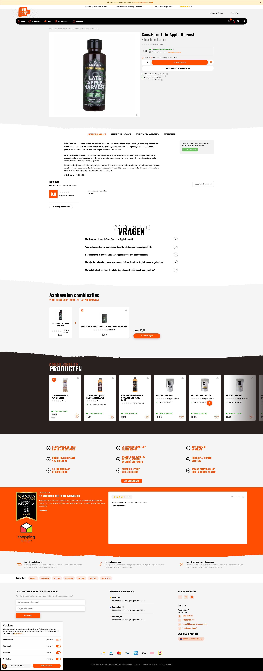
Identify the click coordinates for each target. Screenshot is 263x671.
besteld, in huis (154, 76)
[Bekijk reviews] (186, 7)
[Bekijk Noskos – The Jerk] (240, 398)
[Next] (209, 403)
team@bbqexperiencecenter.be (195, 624)
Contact (33, 578)
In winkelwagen (180, 62)
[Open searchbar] (244, 21)
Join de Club (106, 578)
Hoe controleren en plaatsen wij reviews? (63, 185)
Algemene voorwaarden (143, 664)
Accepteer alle (46, 666)
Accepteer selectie (17, 666)
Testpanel (93, 578)
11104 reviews (236, 497)
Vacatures (45, 578)
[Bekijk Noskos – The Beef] (170, 398)
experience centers (174, 52)
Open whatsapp (191, 149)
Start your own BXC (165, 664)
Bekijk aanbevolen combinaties (178, 68)
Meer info (50, 640)
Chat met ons (188, 616)
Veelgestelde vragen (121, 134)
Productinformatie (97, 134)
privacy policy (18, 633)
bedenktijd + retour (155, 74)
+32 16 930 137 (188, 620)
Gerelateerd (169, 134)
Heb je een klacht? (190, 628)
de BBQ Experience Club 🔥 (143, 2)
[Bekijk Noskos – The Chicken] (205, 398)
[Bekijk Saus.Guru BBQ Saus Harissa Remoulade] (100, 398)
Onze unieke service (131, 481)
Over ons (81, 578)
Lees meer (43, 510)
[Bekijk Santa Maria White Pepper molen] (65, 398)
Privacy (154, 664)
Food (51, 29)
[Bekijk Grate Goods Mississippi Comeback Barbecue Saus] (135, 398)
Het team (57, 578)
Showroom (69, 578)
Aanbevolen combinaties (147, 134)
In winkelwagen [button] (77, 416)
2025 (152, 80)
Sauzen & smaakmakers (64, 29)
